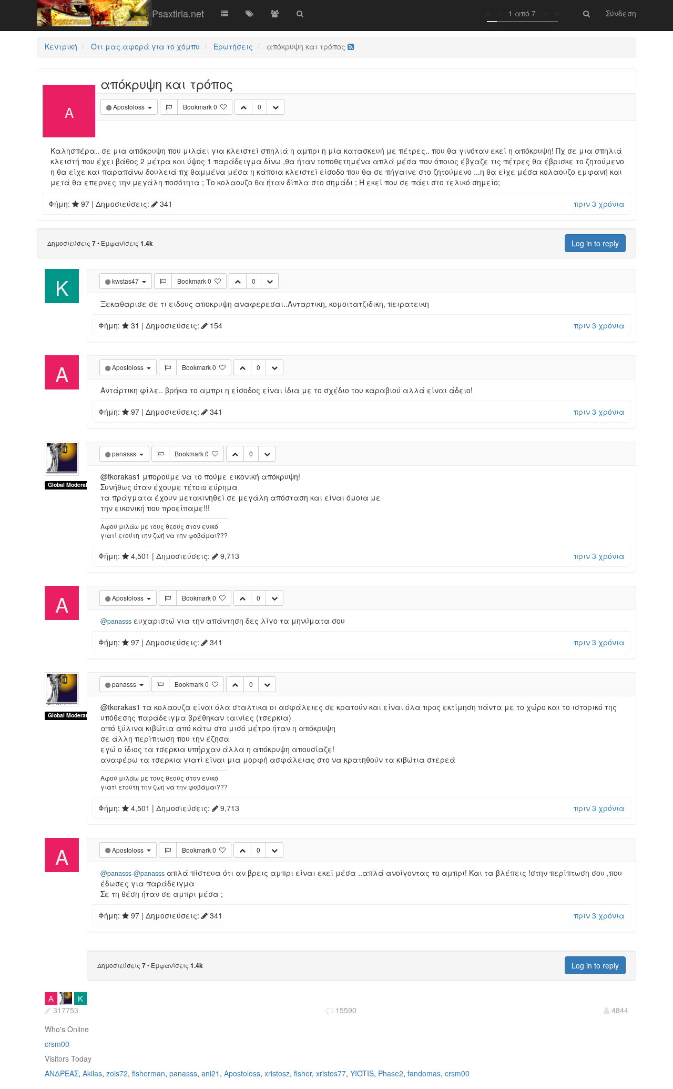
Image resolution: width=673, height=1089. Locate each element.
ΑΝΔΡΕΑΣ (61, 1073)
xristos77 (331, 1073)
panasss (183, 1073)
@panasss (115, 621)
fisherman (148, 1073)
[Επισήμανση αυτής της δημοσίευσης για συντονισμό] (169, 107)
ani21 (210, 1073)
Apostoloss (242, 1073)
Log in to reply (595, 243)
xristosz (277, 1073)
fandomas (424, 1073)
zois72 (117, 1073)
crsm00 (57, 1043)
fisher (303, 1073)
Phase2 (390, 1073)
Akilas (92, 1073)
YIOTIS (362, 1073)
